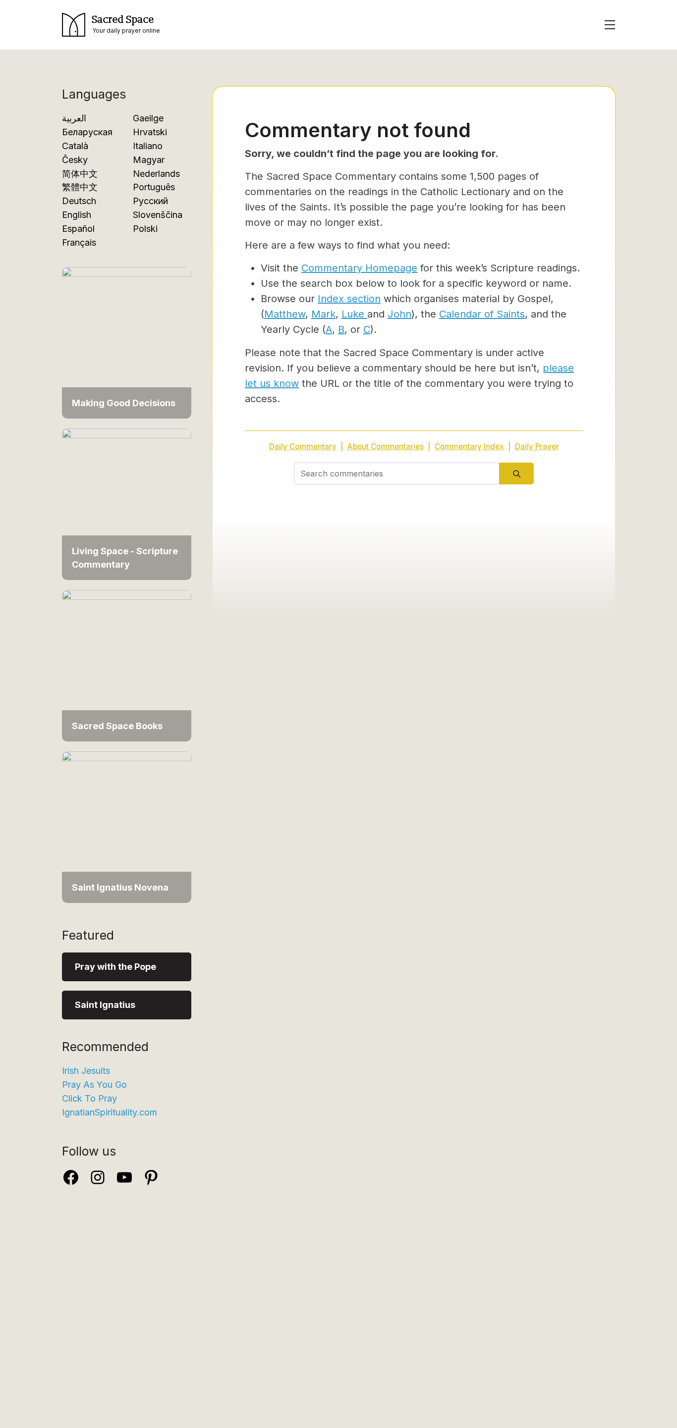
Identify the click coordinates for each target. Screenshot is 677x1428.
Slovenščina (157, 215)
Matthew (284, 314)
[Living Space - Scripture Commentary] (126, 499)
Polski (145, 228)
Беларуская (87, 132)
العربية (74, 118)
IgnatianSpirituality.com (109, 1112)
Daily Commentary (303, 446)
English (76, 215)
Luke (354, 314)
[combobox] (397, 473)
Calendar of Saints (482, 314)
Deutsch (79, 201)
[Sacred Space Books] (126, 660)
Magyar (149, 160)
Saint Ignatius (105, 1005)
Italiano (148, 146)
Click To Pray (89, 1098)
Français (79, 242)
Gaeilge (148, 118)
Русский (150, 201)
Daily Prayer (537, 446)
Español (78, 228)
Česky (75, 160)
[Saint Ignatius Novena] (126, 822)
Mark (323, 314)
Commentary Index (469, 446)
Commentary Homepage (359, 268)
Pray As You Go (94, 1084)
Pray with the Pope (115, 966)
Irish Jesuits (86, 1070)
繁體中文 (80, 187)
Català (75, 146)
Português (154, 187)
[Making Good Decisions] (126, 337)
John (399, 314)
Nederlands (156, 173)
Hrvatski (150, 132)
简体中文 (80, 173)
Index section (349, 299)
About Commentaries (385, 446)
